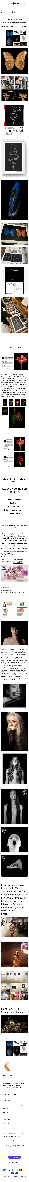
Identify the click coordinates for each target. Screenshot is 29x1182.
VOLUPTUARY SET (18, 563)
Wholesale (5, 1112)
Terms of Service (7, 1127)
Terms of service (19, 1178)
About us (5, 1108)
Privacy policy (11, 1178)
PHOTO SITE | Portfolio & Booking (12, 1105)
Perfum (12, 522)
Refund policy (6, 1123)
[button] (3, 3)
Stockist (5, 1116)
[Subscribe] (24, 1151)
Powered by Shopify (14, 1176)
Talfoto (8, 1176)
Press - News (6, 1119)
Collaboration (16, 522)
